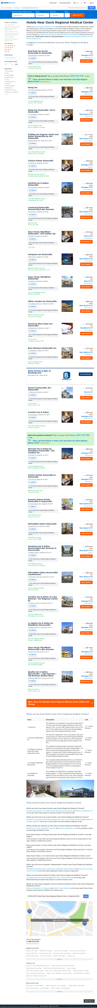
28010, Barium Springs (32, 988)
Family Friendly (10, 85)
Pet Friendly (9, 71)
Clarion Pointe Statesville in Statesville (42, 476)
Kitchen (8, 83)
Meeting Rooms (10, 81)
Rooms (66, 12)
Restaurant (9, 87)
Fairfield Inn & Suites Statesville (38, 184)
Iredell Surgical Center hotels (34, 968)
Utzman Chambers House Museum (35, 973)
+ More (6, 94)
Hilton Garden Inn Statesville (42, 301)
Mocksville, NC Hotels (45, 953)
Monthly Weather (9, 37)
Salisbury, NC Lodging (59, 956)
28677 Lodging (55, 988)
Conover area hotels (45, 956)
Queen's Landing (71, 968)
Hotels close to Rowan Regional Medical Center (58, 971)
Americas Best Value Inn (34, 811)
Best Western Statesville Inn (42, 348)
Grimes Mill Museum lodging (81, 973)
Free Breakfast (10, 75)
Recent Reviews (88, 189)
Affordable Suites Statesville (42, 524)
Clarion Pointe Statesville (40, 161)
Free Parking (9, 77)
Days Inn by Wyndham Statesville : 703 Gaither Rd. (42, 233)
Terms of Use (18, 1006)
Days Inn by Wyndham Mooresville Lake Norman (41, 648)
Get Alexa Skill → (45, 82)
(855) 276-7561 (77, 75)
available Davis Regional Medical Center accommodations (59, 34)
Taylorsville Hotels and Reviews (62, 953)
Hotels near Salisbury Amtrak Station (36, 976)
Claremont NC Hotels (32, 953)
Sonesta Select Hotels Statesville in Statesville (40, 500)
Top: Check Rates (9, 24)
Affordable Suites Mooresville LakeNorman (43, 573)
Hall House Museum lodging (80, 971)
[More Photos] (67, 61)
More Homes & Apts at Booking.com (39, 372)
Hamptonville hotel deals (79, 953)
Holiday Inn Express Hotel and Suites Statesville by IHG (45, 819)
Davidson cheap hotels (32, 956)
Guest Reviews (88, 141)
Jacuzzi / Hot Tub (11, 90)
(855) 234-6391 (53, 1006)
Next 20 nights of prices (10, 31)
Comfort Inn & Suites (38, 412)
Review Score (89, 57)
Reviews (90, 167)
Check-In (37, 12)
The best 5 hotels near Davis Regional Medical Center (11, 34)
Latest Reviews (88, 94)
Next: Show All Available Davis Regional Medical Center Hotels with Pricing (58, 703)
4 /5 (86, 738)
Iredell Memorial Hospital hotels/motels (54, 968)
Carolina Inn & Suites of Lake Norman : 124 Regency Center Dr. (43, 599)
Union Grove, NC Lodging (61, 951)
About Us (11, 1006)
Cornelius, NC (71, 956)
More (75, 3)
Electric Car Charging (12, 92)
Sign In (92, 3)
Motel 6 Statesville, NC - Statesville (40, 389)
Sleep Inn (32, 87)
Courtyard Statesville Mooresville (37, 877)
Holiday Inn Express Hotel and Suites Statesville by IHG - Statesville (43, 136)
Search (92, 7)
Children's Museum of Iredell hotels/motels (63, 965)
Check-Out (53, 12)
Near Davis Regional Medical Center (22, 12)
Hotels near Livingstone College (34, 971)
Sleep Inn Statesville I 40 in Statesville (41, 111)
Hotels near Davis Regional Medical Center (37, 965)
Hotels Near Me (33, 1006)
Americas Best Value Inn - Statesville (41, 325)
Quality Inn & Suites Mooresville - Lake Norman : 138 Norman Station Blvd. (42, 674)
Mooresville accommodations (78, 951)
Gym (7, 79)
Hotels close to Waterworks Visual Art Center (59, 973)
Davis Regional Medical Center (45, 26)
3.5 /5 (87, 726)
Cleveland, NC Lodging (46, 951)
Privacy (25, 1006)
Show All (59, 959)
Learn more (46, 270)
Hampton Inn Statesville (40, 254)
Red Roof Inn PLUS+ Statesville (37, 828)
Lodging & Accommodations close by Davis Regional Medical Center (12, 28)
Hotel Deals (53, 3)
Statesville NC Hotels (32, 951)
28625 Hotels (29, 985)
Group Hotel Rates (65, 3)
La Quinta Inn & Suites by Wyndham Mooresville (40, 624)
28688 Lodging (73, 985)
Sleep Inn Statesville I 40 (84, 811)
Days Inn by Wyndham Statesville (39, 278)
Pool (7, 73)
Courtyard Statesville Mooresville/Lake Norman (41, 208)
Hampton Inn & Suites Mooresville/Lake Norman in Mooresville (42, 548)
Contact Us (4, 1006)
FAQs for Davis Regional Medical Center (11, 39)
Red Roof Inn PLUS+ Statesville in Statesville (40, 52)
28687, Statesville (51, 985)
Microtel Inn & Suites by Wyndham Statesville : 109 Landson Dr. (41, 451)
